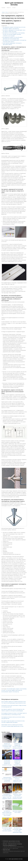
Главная (3, 7)
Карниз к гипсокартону (14, 691)
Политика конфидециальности (9, 845)
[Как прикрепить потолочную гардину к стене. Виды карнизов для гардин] (17, 826)
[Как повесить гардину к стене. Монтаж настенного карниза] (7, 826)
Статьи (13, 7)
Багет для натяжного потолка (14, 3)
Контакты (5, 844)
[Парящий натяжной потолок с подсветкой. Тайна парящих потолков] (17, 776)
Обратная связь (6, 849)
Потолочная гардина (10, 690)
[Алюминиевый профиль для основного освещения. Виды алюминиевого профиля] (17, 759)
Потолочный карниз (11, 688)
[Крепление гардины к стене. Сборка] (17, 809)
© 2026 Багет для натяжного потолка (11, 841)
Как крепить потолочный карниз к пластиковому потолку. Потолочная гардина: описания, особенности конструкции (14, 34)
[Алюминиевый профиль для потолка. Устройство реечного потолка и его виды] (17, 742)
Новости (9, 7)
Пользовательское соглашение (15, 844)
